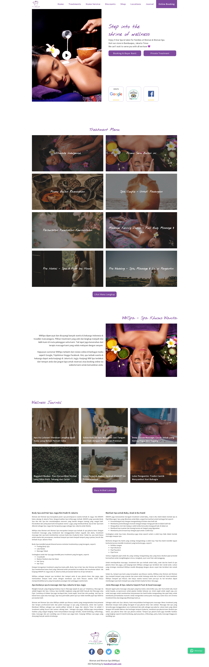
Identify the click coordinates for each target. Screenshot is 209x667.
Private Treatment (159, 53)
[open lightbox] (66, 55)
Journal (150, 4)
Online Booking (167, 4)
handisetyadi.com (112, 663)
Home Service (93, 4)
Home (61, 4)
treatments (75, 4)
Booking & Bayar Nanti (124, 53)
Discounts (110, 4)
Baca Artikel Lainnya (104, 490)
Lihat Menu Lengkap (104, 294)
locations (136, 4)
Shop (123, 4)
